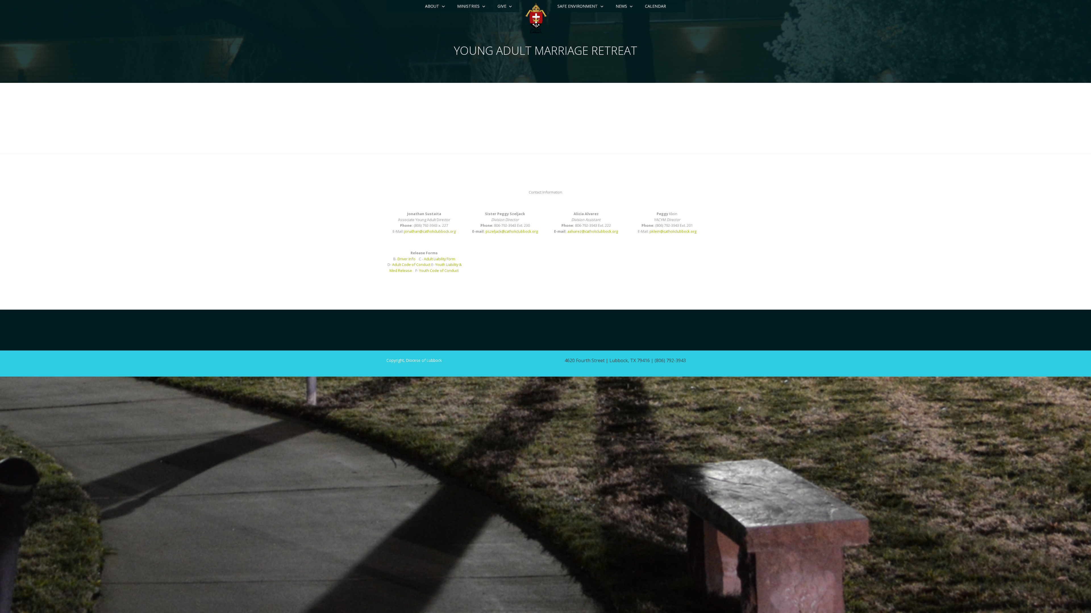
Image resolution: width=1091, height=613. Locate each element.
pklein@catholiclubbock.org (672, 231)
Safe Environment (577, 6)
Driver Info (406, 258)
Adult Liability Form (439, 258)
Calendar (655, 6)
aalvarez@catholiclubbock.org (592, 231)
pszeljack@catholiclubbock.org (512, 231)
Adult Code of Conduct (411, 264)
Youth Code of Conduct (439, 270)
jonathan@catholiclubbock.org (430, 231)
